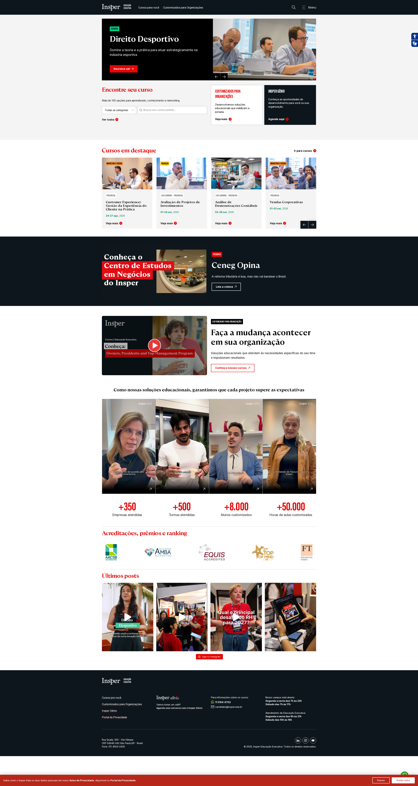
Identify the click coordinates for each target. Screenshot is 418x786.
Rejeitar (381, 780)
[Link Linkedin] (298, 740)
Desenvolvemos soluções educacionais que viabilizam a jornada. (232, 108)
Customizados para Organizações (183, 7)
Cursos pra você (111, 697)
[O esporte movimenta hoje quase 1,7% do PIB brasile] (127, 617)
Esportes (114, 29)
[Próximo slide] (224, 76)
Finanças (165, 163)
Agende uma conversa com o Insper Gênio (179, 708)
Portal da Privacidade (114, 717)
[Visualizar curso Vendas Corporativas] (291, 174)
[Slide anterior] (216, 76)
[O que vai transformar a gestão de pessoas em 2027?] (236, 617)
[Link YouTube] (313, 740)
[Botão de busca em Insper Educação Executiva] (294, 7)
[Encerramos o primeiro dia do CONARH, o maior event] (290, 617)
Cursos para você (148, 7)
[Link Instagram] (305, 740)
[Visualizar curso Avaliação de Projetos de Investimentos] (182, 174)
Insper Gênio (109, 710)
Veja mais (221, 119)
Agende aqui (276, 119)
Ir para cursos (303, 150)
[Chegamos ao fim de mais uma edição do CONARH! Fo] (182, 617)
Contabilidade (221, 163)
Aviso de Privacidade (81, 780)
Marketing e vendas (114, 163)
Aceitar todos (403, 780)
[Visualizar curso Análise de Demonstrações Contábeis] (236, 174)
